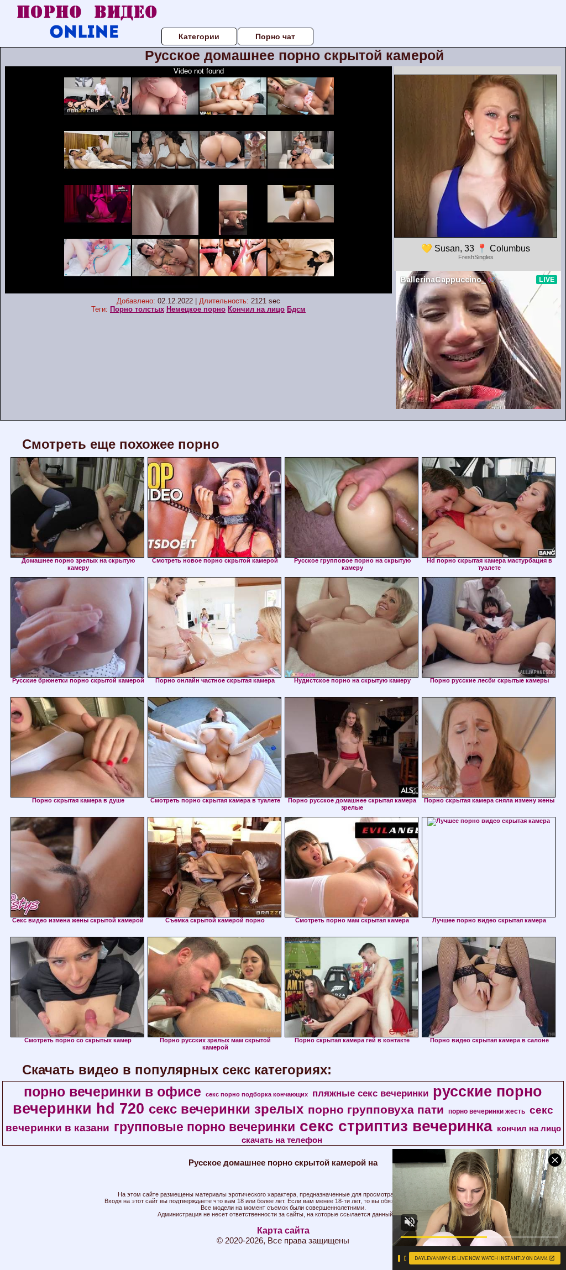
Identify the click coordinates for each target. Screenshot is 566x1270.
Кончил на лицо (256, 309)
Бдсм (296, 309)
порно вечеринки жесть (486, 1111)
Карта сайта (283, 1230)
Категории (199, 36)
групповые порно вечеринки (204, 1127)
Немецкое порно (196, 309)
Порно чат (275, 36)
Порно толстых (137, 309)
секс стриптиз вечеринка (396, 1126)
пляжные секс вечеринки (370, 1093)
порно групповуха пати (376, 1109)
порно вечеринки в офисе (112, 1091)
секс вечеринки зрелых (226, 1108)
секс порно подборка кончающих (257, 1094)
